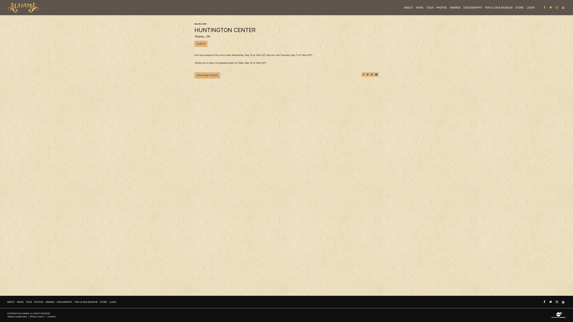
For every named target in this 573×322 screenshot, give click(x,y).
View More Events (207, 75)
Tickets (201, 43)
